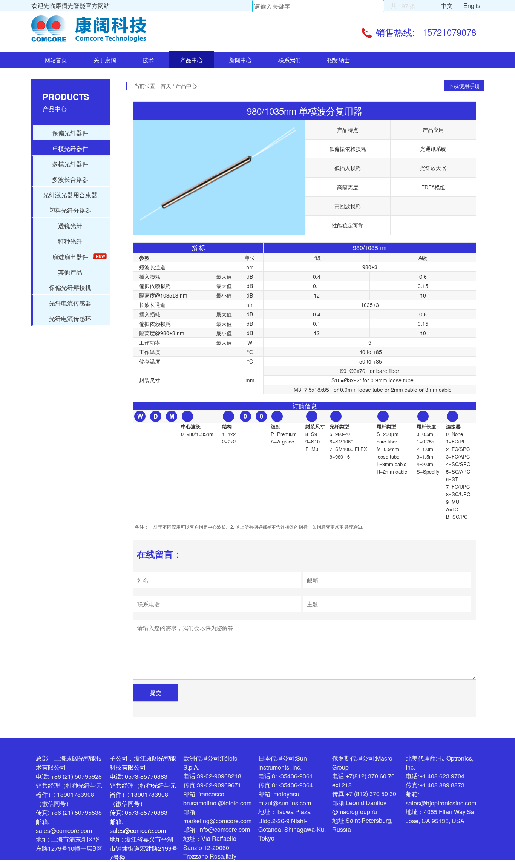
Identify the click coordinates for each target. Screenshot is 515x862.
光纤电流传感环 (70, 318)
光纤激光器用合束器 (70, 194)
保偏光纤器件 (70, 133)
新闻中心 (240, 60)
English (472, 5)
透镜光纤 (70, 225)
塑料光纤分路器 (70, 210)
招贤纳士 (338, 60)
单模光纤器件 (70, 148)
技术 (148, 60)
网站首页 (55, 60)
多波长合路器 (70, 179)
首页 (167, 85)
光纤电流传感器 (70, 303)
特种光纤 (70, 241)
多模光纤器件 (70, 164)
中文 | (450, 5)
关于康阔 (104, 60)
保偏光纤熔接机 (70, 287)
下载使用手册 (464, 85)
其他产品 (70, 272)
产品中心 (191, 60)
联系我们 (289, 60)
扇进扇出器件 (70, 256)
